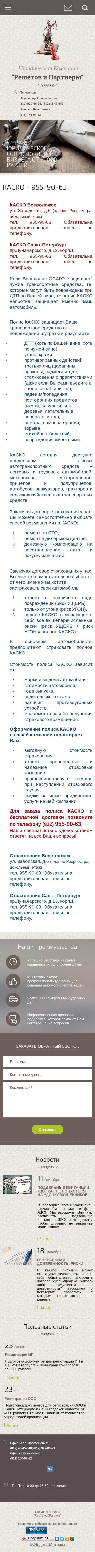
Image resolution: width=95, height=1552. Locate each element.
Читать (46, 1239)
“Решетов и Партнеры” (48, 77)
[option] (47, 146)
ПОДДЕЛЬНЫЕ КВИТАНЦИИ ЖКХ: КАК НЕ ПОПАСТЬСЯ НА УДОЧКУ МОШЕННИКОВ (63, 1191)
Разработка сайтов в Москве (37, 1524)
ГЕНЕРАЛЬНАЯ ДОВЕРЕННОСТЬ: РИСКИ (60, 1262)
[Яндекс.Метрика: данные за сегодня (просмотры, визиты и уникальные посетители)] (47, 1544)
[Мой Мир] (72, 1538)
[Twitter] (62, 1538)
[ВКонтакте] (57, 1538)
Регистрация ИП (19, 1355)
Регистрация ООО (20, 1399)
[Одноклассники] (67, 1538)
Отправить (47, 1129)
